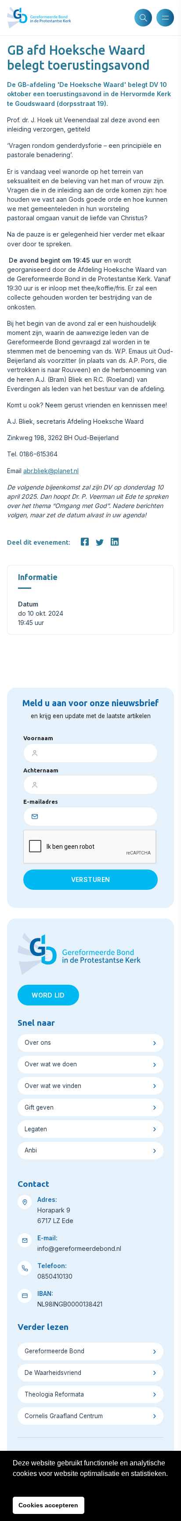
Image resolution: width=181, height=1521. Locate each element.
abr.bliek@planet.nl (51, 470)
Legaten (36, 1129)
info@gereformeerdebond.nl (79, 1248)
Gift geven (39, 1107)
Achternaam (40, 770)
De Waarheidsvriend (53, 1372)
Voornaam (38, 738)
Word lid (48, 995)
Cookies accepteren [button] (48, 1505)
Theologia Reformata (54, 1394)
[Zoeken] (143, 17)
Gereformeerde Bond (54, 1351)
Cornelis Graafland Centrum (64, 1415)
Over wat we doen (51, 1064)
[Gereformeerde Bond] (39, 18)
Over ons (38, 1042)
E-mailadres (40, 801)
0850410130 (54, 1276)
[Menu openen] (165, 17)
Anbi (31, 1150)
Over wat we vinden (53, 1085)
